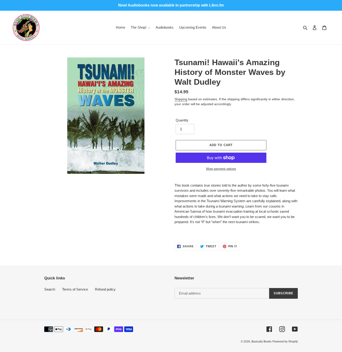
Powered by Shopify (285, 341)
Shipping (180, 99)
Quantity (182, 120)
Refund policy (105, 289)
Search (49, 289)
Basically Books (261, 341)
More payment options (221, 169)
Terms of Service (75, 289)
